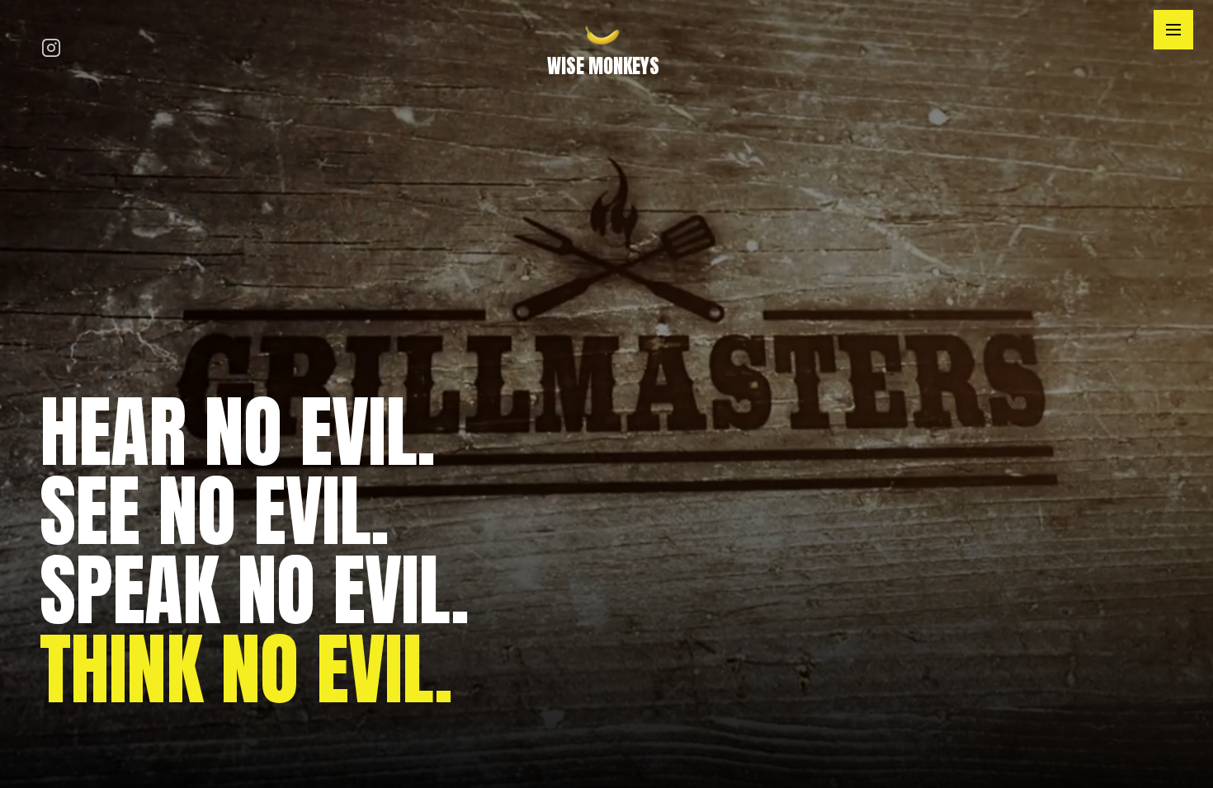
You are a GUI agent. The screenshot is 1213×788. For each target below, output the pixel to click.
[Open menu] (1173, 29)
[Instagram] (51, 50)
